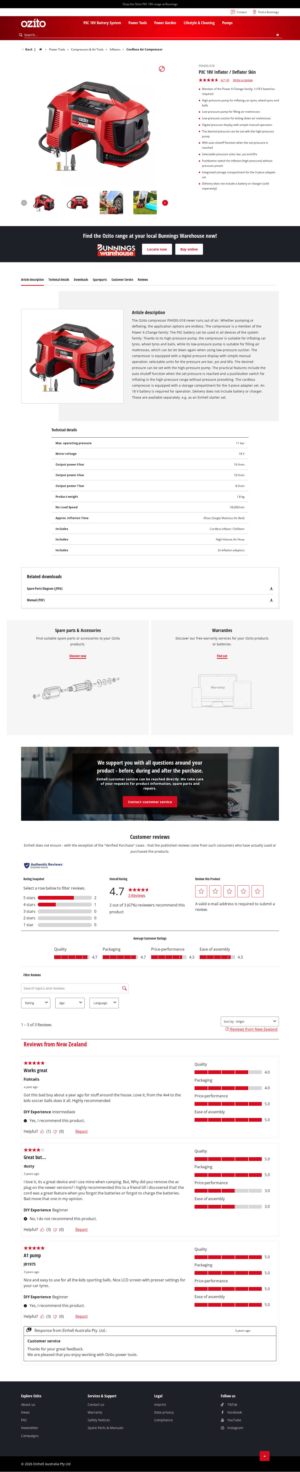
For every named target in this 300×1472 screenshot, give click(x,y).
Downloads (81, 279)
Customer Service (122, 279)
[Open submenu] (124, 23)
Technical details (59, 279)
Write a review (243, 80)
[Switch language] (25, 13)
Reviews (143, 279)
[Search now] (21, 35)
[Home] (43, 49)
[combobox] (153, 35)
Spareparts (100, 279)
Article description (32, 279)
